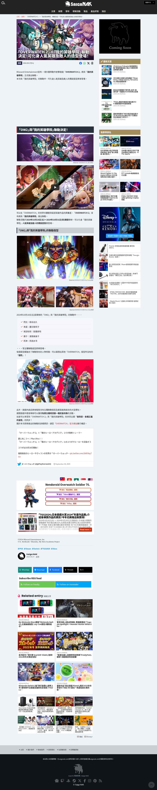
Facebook (55, 570)
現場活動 (76, 11)
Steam (28, 548)
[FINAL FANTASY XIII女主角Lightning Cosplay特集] (130, 187)
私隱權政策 (62, 749)
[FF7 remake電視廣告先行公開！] (130, 164)
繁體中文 (148, 2)
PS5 (21, 548)
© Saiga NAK (78, 785)
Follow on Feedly (31, 584)
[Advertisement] (55, 105)
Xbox (55, 548)
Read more (84, 529)
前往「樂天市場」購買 (69, 499)
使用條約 (51, 749)
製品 (86, 11)
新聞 (60, 11)
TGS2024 (46, 548)
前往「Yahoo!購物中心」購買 (69, 494)
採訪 (104, 11)
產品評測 (95, 11)
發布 (67, 11)
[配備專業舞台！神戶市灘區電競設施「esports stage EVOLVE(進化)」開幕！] (109, 187)
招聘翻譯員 (74, 749)
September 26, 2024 (63, 464)
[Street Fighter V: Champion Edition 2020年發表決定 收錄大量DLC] (109, 164)
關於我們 (31, 749)
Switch (37, 548)
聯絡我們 (41, 749)
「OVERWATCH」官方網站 (85, 162)
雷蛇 (81, 736)
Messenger (41, 570)
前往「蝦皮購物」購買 (69, 490)
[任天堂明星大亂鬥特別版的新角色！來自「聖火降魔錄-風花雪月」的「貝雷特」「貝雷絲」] (109, 141)
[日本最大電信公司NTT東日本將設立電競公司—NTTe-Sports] (130, 141)
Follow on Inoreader (69, 584)
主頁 (53, 11)
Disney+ (90, 736)
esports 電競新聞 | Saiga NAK (78, 776)
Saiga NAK (78, 4)
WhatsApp (25, 570)
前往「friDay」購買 (69, 503)
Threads (70, 570)
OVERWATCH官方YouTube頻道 (83, 280)
